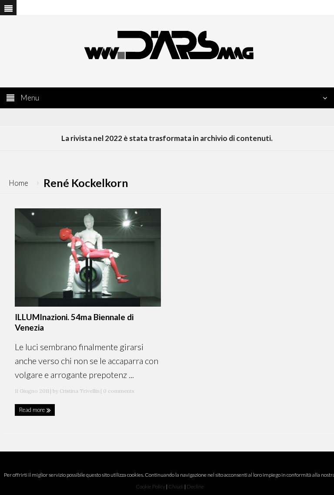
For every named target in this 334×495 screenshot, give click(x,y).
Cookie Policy (150, 486)
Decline (195, 486)
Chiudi (176, 486)
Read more (32, 409)
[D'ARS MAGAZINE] (167, 44)
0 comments (118, 391)
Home (18, 182)
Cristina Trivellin (80, 391)
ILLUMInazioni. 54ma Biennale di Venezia (74, 322)
